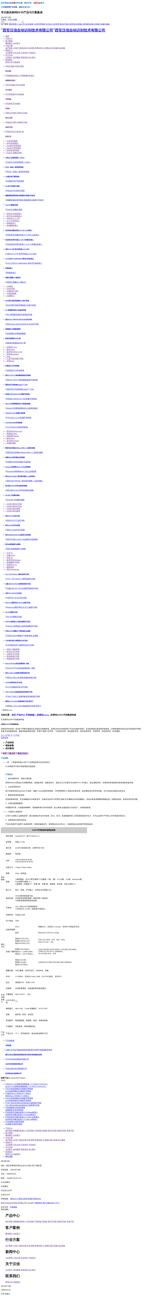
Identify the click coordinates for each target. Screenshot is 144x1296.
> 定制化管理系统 (12, 150)
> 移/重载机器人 (11, 225)
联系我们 (9, 60)
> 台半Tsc (9, 553)
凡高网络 (13, 1207)
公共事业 (46, 48)
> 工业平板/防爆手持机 (14, 359)
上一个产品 (5, 735)
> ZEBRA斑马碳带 (12, 511)
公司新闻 (9, 53)
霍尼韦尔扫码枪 (76, 24)
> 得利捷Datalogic (12, 436)
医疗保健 (53, 48)
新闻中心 (9, 50)
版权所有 (38, 1203)
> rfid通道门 (10, 296)
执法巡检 (61, 48)
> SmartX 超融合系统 (13, 153)
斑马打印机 (64, 24)
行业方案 (9, 46)
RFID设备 (30, 1131)
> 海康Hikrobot (11, 434)
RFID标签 (30, 24)
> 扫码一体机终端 (12, 649)
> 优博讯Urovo (11, 347)
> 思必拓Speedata (12, 354)
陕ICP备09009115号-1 (51, 1203)
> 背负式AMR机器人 (13, 214)
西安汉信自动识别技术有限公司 (13, 1203)
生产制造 (9, 48)
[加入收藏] (13, 19)
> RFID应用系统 (11, 143)
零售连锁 (38, 48)
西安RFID (37, 1199)
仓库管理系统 (40, 24)
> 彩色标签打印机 (12, 656)
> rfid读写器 (10, 289)
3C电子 (16, 48)
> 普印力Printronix (12, 569)
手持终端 (30, 715)
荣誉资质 (24, 57)
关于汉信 (9, 55)
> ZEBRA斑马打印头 (13, 506)
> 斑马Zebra (10, 349)
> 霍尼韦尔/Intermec (13, 560)
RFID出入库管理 (53, 24)
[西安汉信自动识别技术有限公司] (53, 30)
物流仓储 (22, 48)
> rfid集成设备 (11, 293)
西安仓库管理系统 (25, 1199)
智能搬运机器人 (19, 1131)
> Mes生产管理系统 (13, 148)
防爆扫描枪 (105, 24)
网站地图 (9, 1156)
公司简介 (9, 57)
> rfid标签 (9, 286)
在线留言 (16, 62)
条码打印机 (61, 1131)
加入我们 (32, 57)
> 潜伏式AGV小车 (12, 218)
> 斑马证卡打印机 (12, 652)
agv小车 (22, 24)
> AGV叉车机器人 (12, 221)
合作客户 (16, 43)
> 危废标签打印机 (12, 659)
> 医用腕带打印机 (12, 562)
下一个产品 (14, 735)
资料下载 (15, 753)
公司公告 (16, 53)
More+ (3, 1080)
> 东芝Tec (9, 558)
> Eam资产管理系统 (13, 146)
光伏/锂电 (31, 48)
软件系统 (9, 1131)
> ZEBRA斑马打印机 (13, 504)
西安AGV (14, 1199)
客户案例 (9, 41)
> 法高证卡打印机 (12, 654)
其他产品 (70, 1131)
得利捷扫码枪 (88, 24)
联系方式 (9, 62)
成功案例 (16, 57)
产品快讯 (32, 53)
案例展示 (9, 43)
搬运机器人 (13, 24)
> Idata (7, 356)
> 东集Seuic (9, 361)
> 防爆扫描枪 (10, 443)
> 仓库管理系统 (11, 141)
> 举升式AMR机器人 (13, 216)
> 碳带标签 (9, 567)
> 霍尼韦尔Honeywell (13, 352)
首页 (7, 36)
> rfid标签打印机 (11, 291)
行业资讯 (24, 53)
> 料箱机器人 (10, 223)
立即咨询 (4, 738)
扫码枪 (97, 24)
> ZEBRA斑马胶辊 (12, 509)
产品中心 (9, 39)
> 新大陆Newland (12, 441)
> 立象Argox (10, 555)
